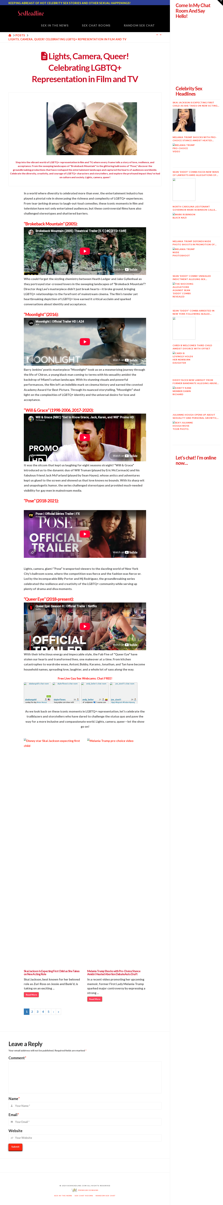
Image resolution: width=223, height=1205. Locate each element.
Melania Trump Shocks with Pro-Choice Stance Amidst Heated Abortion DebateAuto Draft (113, 972)
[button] (220, 3)
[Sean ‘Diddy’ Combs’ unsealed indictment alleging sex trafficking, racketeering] (184, 293)
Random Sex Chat (106, 1196)
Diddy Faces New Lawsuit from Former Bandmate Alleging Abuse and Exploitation (195, 382)
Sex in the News (63, 1196)
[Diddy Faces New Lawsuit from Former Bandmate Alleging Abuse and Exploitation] (184, 397)
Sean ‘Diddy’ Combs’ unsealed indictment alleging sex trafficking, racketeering (192, 278)
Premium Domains (87, 1190)
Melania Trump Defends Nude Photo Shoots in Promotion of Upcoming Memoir (194, 243)
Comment (17, 1058)
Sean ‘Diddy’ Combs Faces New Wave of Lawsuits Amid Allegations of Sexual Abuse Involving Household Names (196, 174)
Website (15, 1130)
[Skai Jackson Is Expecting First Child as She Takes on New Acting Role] (184, 120)
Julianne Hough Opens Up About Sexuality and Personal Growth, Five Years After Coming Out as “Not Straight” (195, 416)
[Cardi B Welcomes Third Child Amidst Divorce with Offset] (184, 363)
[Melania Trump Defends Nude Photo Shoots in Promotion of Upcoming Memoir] (184, 259)
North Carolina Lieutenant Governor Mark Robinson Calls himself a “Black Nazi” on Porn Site (196, 208)
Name (14, 1098)
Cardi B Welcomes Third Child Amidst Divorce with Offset (192, 347)
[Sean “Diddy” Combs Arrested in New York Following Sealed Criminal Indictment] (184, 328)
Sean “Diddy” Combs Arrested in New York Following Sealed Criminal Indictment (194, 312)
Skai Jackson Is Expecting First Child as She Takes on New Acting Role (52, 972)
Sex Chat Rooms (84, 1196)
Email (13, 1114)
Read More (31, 994)
